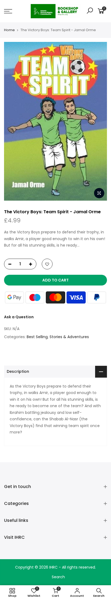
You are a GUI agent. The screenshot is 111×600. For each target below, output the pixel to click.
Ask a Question (19, 317)
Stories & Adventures (69, 336)
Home (9, 30)
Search (58, 577)
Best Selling (37, 336)
